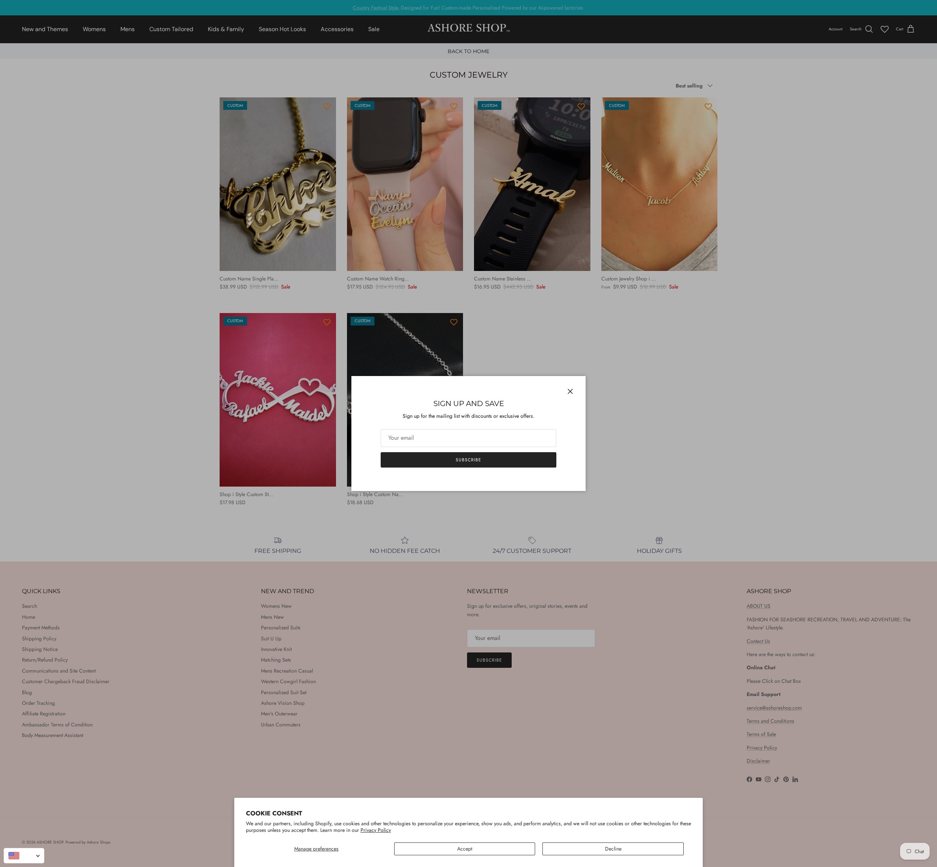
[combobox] (24, 855)
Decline (613, 848)
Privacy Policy (376, 830)
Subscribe (468, 460)
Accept (464, 848)
